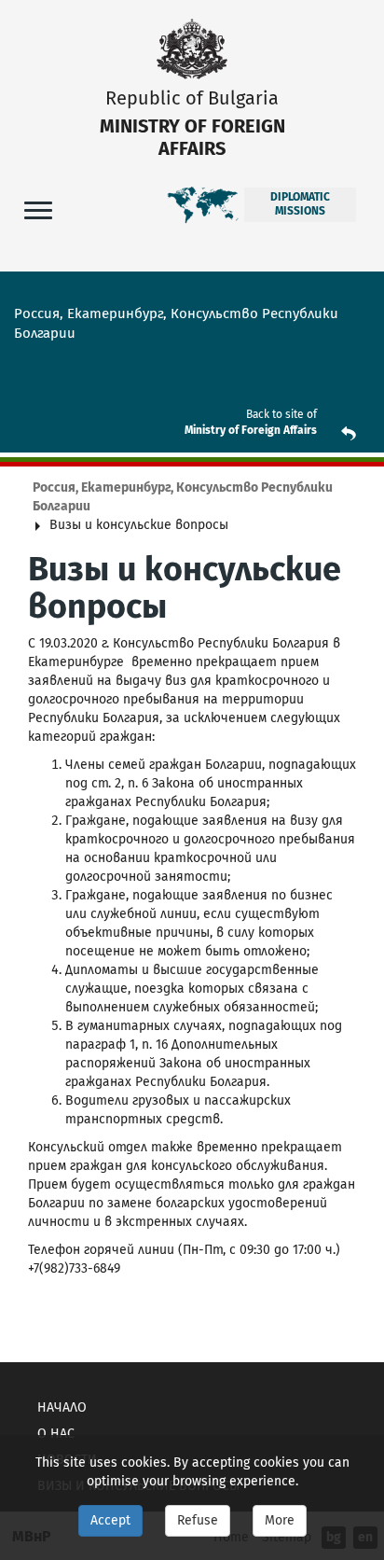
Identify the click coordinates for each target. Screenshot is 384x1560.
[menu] (38, 209)
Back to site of (281, 414)
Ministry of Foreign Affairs (251, 430)
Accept (110, 1520)
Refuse (197, 1520)
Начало (62, 1407)
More (280, 1520)
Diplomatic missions (300, 204)
